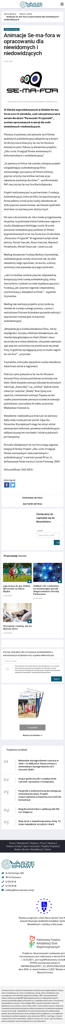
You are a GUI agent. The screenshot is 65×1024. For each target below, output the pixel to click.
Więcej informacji (45, 972)
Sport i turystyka (31, 846)
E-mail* (40, 531)
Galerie (47, 849)
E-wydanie (32, 727)
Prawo (12, 843)
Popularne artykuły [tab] (17, 749)
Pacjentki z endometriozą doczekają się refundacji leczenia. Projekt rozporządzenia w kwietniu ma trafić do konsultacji (39, 795)
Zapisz (58, 542)
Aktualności (22, 843)
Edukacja (51, 843)
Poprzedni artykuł (32, 498)
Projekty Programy (50, 846)
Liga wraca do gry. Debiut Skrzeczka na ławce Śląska (16, 589)
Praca (42, 843)
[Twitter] (12, 485)
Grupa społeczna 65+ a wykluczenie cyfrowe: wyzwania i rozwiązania (37, 780)
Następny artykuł (32, 504)
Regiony (34, 843)
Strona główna (10, 14)
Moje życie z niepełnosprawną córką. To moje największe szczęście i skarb (39, 823)
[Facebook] (6, 485)
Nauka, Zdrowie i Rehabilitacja (28, 849)
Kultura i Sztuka (25, 14)
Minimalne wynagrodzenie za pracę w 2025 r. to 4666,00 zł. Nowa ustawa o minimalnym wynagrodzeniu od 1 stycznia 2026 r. (38, 765)
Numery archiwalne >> (32, 735)
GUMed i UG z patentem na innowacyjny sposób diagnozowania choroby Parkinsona (46, 590)
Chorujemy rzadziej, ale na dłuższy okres (17, 627)
